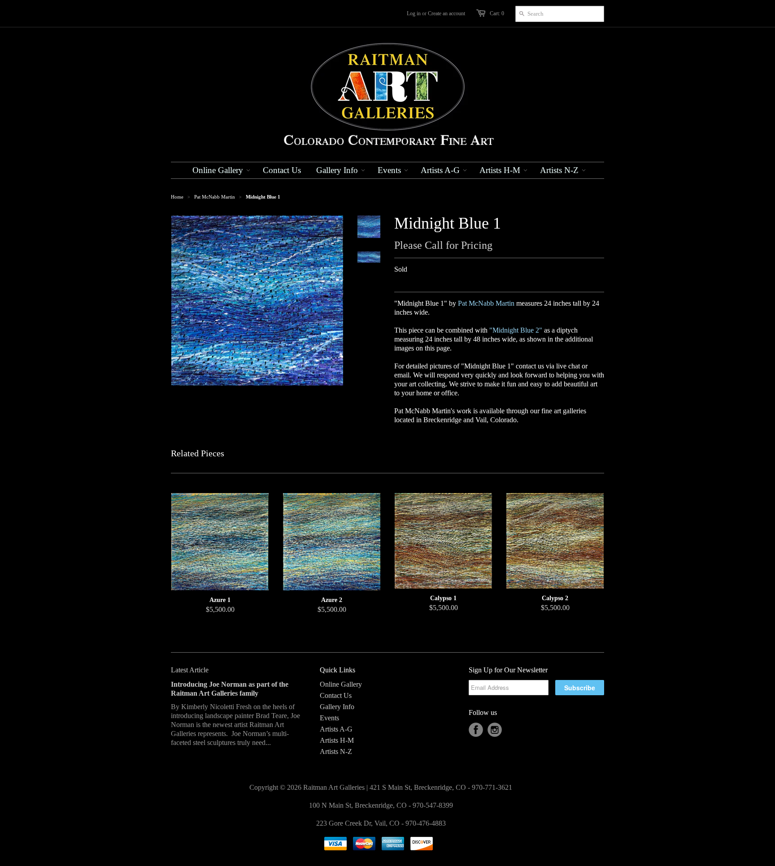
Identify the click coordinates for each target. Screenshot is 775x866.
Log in (414, 13)
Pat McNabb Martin (214, 196)
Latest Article (190, 670)
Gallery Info (337, 706)
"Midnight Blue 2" (515, 330)
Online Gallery (341, 684)
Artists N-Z (336, 751)
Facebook (476, 730)
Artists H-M (337, 740)
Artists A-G (336, 729)
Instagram (495, 730)
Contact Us (336, 695)
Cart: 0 (497, 13)
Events (329, 718)
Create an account (446, 13)
